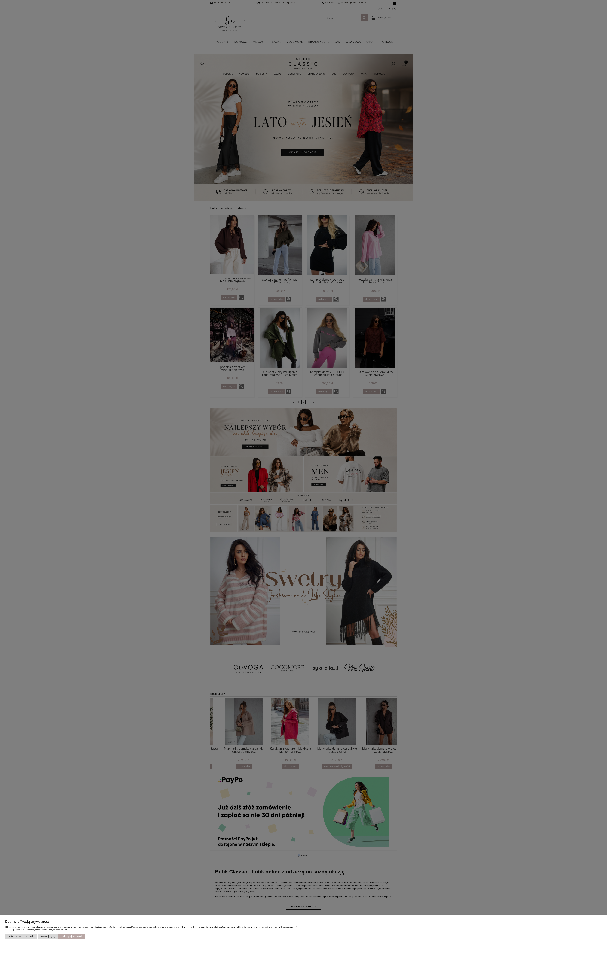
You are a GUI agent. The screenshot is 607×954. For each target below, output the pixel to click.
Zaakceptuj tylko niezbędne (21, 936)
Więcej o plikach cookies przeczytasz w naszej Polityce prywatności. (36, 929)
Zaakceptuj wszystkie (72, 936)
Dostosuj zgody (48, 936)
